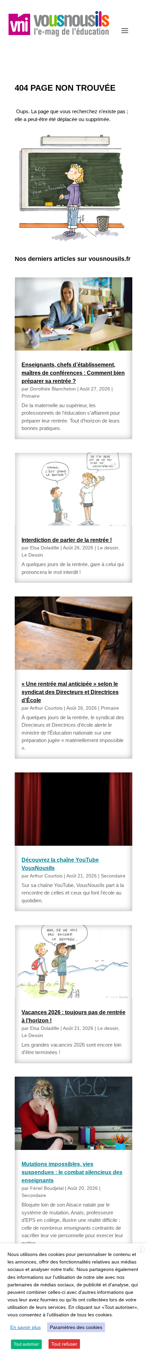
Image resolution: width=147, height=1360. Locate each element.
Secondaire (113, 875)
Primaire (31, 396)
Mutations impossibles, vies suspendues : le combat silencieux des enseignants (72, 1172)
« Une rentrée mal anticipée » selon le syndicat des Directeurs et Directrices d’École (70, 692)
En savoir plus (25, 1327)
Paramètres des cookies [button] (76, 1327)
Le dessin (107, 547)
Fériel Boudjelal (47, 1188)
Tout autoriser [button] (26, 1344)
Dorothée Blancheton (53, 388)
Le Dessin (32, 555)
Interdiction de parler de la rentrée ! (67, 540)
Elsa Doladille (44, 547)
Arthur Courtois (46, 708)
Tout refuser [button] (64, 1344)
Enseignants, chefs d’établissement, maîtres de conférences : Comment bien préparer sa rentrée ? (73, 373)
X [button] (140, 1249)
